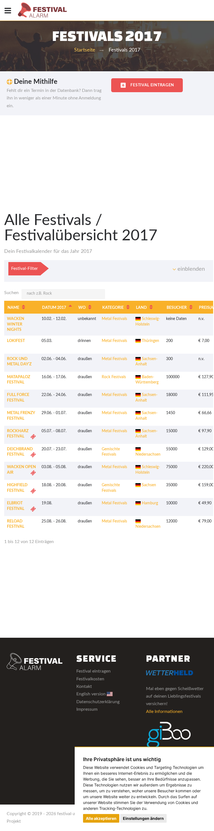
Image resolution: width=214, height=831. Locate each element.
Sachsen (148, 485)
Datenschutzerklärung (98, 702)
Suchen (11, 292)
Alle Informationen (164, 711)
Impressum (87, 709)
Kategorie (113, 308)
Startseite (84, 50)
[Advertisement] (107, 157)
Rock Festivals (114, 377)
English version (91, 694)
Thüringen (150, 341)
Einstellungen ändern (143, 818)
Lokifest (16, 341)
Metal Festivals (114, 319)
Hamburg (149, 503)
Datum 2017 (54, 308)
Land (141, 308)
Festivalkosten (90, 679)
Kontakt (84, 686)
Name (13, 308)
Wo (82, 308)
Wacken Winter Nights (15, 324)
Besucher (177, 308)
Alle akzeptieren (101, 818)
